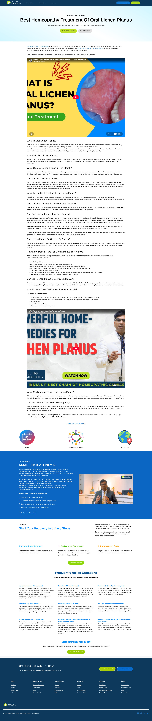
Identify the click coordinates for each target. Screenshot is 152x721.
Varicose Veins (125, 685)
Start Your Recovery (76, 562)
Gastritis (79, 685)
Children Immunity (126, 687)
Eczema (13, 687)
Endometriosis (125, 692)
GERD (78, 687)
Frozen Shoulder (37, 692)
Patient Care (42, 3)
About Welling (29, 3)
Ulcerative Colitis (81, 692)
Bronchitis (57, 687)
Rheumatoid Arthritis (38, 685)
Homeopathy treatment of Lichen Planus (90, 48)
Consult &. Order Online (125, 669)
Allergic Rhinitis (59, 690)
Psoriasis (13, 685)
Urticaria (13, 692)
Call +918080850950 (123, 3)
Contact (53, 3)
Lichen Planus (14, 690)
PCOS (122, 690)
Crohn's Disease (81, 690)
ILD (56, 692)
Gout (34, 690)
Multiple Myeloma (103, 692)
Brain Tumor (102, 685)
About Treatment (85, 31)
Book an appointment (27, 513)
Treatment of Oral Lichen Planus (37, 46)
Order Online (135, 3)
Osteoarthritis (36, 687)
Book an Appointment (68, 31)
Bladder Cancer (103, 687)
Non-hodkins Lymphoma (105, 690)
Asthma (57, 685)
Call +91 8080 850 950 (76, 652)
